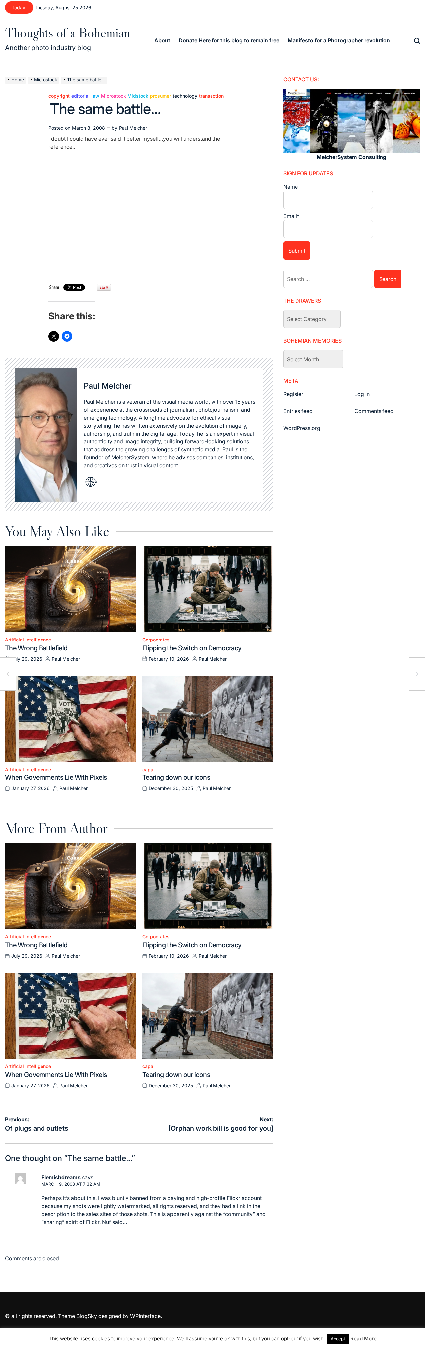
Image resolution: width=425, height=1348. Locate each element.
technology (185, 96)
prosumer (160, 96)
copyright (59, 96)
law (95, 96)
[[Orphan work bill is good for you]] (417, 674)
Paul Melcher (133, 128)
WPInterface (145, 1316)
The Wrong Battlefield (36, 648)
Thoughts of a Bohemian (67, 32)
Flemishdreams (61, 1177)
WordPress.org (301, 428)
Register (293, 394)
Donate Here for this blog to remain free (229, 40)
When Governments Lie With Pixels (56, 777)
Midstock (138, 96)
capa (147, 769)
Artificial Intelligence (28, 639)
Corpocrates (156, 639)
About (162, 40)
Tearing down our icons (176, 777)
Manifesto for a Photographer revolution (339, 40)
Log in (362, 394)
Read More (363, 1338)
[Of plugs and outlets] (8, 674)
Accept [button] (338, 1338)
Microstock (113, 96)
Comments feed (374, 411)
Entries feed (298, 411)
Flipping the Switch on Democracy (192, 648)
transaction (211, 96)
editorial (80, 96)
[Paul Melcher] (46, 435)
